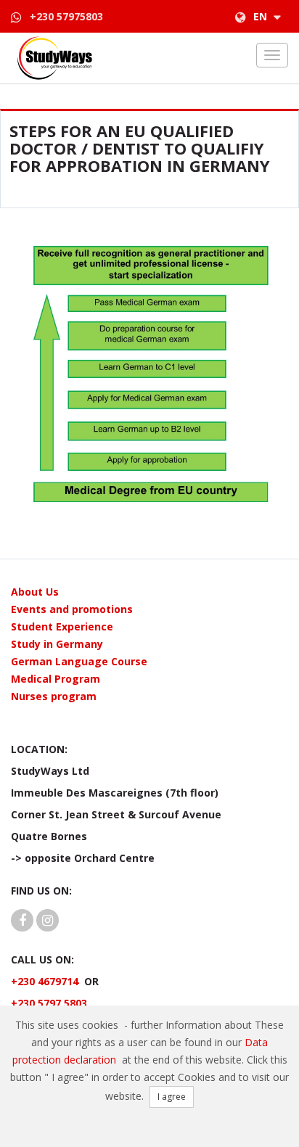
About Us (35, 592)
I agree (171, 1096)
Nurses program (54, 696)
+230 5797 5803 (49, 1003)
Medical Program (55, 679)
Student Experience (62, 626)
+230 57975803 (66, 16)
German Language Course (79, 661)
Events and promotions (72, 609)
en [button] (261, 16)
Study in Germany (57, 644)
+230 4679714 (44, 981)
